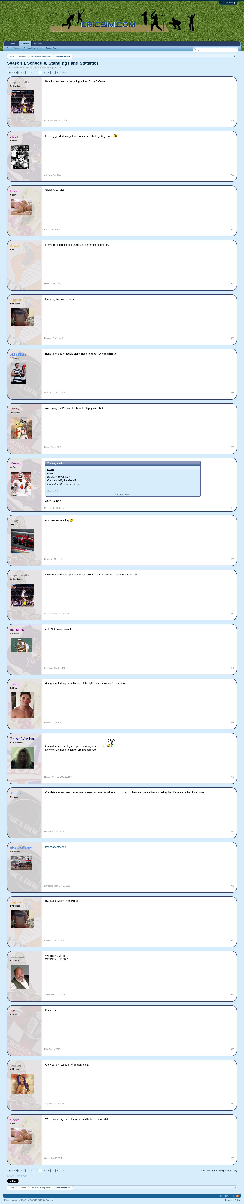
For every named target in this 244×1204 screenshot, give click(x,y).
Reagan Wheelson (52, 777)
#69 (232, 559)
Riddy (46, 559)
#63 (232, 229)
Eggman (47, 338)
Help (221, 1196)
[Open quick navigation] (235, 56)
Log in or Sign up (228, 3)
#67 (232, 447)
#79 (232, 1104)
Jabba (47, 175)
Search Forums (13, 48)
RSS (237, 1196)
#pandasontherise (55, 846)
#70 (232, 613)
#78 (232, 1049)
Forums (25, 44)
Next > (63, 73)
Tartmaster (49, 995)
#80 (232, 1158)
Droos (47, 447)
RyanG (47, 284)
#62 (232, 175)
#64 (232, 284)
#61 (232, 120)
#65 (232, 338)
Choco (47, 229)
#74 (232, 831)
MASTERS (49, 393)
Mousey (45, 68)
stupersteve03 (50, 120)
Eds (46, 1049)
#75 (232, 886)
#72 (232, 722)
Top (233, 1196)
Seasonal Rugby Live (33, 48)
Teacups (48, 1104)
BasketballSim (25, 68)
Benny (47, 722)
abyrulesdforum (51, 886)
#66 (232, 393)
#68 (232, 508)
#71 (232, 668)
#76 (232, 940)
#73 (232, 777)
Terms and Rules (232, 1200)
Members (38, 43)
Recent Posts (52, 48)
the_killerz (48, 668)
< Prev (21, 73)
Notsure (47, 831)
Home (13, 43)
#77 (232, 995)
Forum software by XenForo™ (29, 1200)
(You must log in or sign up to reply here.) (219, 1171)
